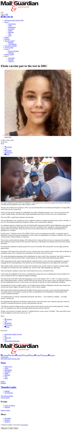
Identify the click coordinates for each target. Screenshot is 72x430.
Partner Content (5, 410)
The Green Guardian (7, 396)
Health (6, 373)
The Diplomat (8, 393)
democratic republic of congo (13, 334)
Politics (3, 381)
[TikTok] (7, 17)
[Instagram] (3, 17)
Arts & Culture (5, 397)
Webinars (7, 407)
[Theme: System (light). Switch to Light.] (3, 15)
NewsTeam (24, 425)
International (8, 370)
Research (7, 420)
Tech (5, 376)
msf (5, 339)
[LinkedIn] (4, 17)
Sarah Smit (7, 137)
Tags (2, 357)
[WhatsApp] (10, 17)
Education (7, 371)
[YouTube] (12, 17)
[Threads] (6, 17)
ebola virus (7, 337)
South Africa (8, 366)
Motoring (7, 375)
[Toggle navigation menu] (2, 13)
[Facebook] (1, 17)
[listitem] (4, 355)
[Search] (7, 15)
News (3, 362)
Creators (6, 357)
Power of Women (9, 405)
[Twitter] (9, 17)
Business (3, 383)
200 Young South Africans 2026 (10, 358)
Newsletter (7, 418)
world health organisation (12, 341)
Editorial (7, 391)
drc (5, 336)
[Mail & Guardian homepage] (36, 6)
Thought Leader (8, 387)
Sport (6, 378)
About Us (7, 421)
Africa (6, 368)
